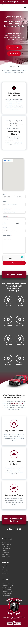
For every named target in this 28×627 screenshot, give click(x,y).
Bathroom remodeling (8, 583)
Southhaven (19, 345)
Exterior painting (6, 589)
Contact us (5, 574)
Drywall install (6, 595)
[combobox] (4, 204)
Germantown (8, 325)
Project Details (7, 235)
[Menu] (25, 7)
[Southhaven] (20, 339)
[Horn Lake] (8, 359)
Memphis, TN (5, 542)
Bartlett (20, 306)
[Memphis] (8, 300)
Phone (5, 201)
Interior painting (6, 587)
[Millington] (8, 339)
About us (4, 566)
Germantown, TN (6, 544)
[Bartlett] (20, 300)
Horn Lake (8, 364)
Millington (8, 345)
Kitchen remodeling (7, 585)
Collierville (20, 325)
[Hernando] (20, 359)
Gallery (4, 568)
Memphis (8, 306)
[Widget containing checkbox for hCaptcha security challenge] (13, 258)
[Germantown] (8, 320)
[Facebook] (14, 88)
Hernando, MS (6, 556)
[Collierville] (20, 320)
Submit (14, 263)
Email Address (7, 209)
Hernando (19, 364)
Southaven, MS (6, 552)
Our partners (5, 570)
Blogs (3, 572)
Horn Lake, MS (6, 554)
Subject (5, 227)
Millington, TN (6, 550)
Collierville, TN (6, 548)
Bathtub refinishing (7, 593)
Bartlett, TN (5, 546)
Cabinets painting (7, 591)
